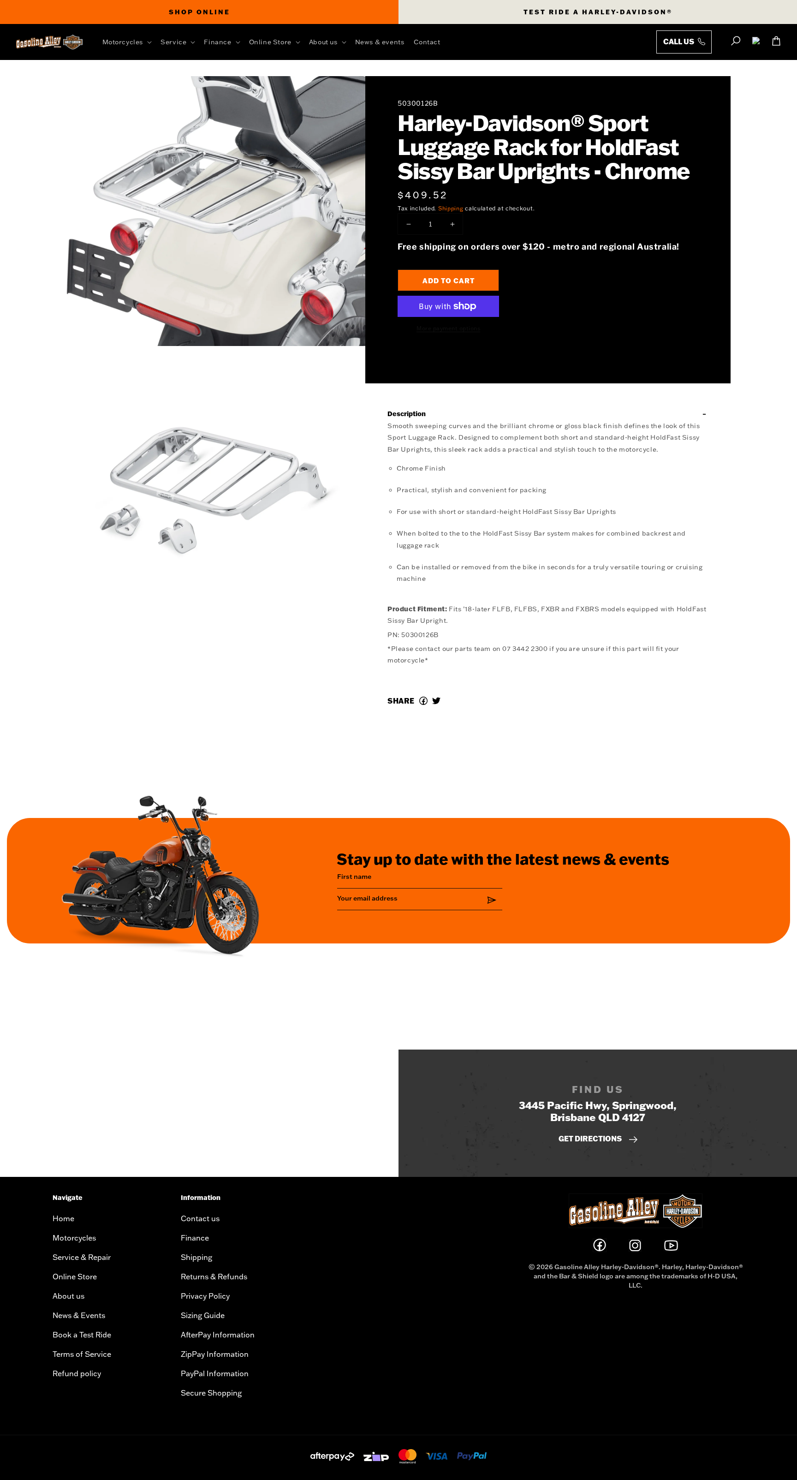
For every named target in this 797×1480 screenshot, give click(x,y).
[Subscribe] (492, 900)
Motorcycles (74, 1237)
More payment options (448, 328)
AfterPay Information (218, 1334)
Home (63, 1218)
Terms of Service (82, 1354)
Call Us (679, 41)
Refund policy (77, 1373)
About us (68, 1296)
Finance (195, 1237)
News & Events (79, 1315)
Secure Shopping (211, 1392)
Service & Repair (82, 1257)
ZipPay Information (215, 1354)
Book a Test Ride (82, 1334)
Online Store (75, 1276)
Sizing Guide (203, 1315)
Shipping (451, 208)
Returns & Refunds (214, 1276)
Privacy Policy (205, 1296)
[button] (129, 42)
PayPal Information (215, 1373)
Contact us (200, 1218)
